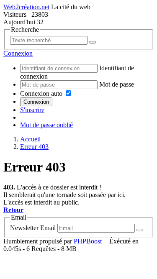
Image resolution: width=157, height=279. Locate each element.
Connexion (36, 102)
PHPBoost (88, 241)
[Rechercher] (92, 42)
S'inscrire (32, 109)
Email (48, 227)
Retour (13, 209)
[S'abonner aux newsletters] (139, 230)
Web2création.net (26, 6)
